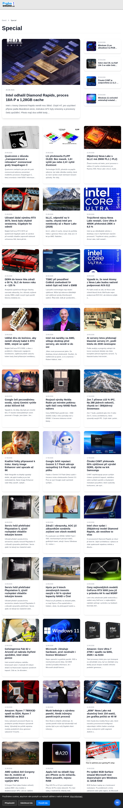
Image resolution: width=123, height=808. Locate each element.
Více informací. (76, 796)
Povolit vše (43, 803)
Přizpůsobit (9, 803)
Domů (4, 20)
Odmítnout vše (26, 803)
